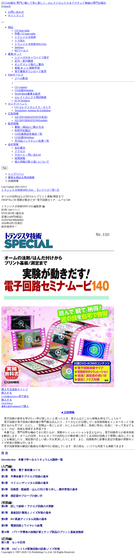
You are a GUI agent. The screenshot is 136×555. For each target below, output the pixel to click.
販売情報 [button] (13, 123)
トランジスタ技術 (25, 37)
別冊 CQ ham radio (25, 33)
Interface (19, 47)
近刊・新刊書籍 (24, 60)
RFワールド (22, 50)
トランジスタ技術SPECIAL (31, 44)
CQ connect (21, 87)
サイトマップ (16, 15)
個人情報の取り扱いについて (32, 161)
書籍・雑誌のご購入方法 (29, 127)
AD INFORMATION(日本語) (31, 117)
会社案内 (20, 147)
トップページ (16, 173)
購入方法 (6, 389)
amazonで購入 (21, 406)
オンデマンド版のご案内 (29, 64)
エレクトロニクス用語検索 (30, 97)
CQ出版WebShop (24, 137)
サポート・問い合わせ (28, 154)
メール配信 (21, 78)
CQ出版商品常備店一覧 (28, 134)
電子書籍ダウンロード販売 (30, 71)
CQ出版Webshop (24, 90)
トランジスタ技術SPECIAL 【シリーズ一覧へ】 (30, 190)
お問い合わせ (16, 12)
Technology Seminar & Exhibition (33, 110)
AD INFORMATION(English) (31, 120)
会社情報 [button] (13, 144)
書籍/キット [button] (15, 54)
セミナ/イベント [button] (17, 103)
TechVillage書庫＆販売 (27, 93)
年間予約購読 (23, 130)
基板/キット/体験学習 (27, 67)
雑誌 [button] (10, 27)
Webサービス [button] (15, 74)
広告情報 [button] (13, 113)
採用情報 (20, 158)
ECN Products (22, 100)
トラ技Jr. (20, 40)
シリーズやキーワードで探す (32, 57)
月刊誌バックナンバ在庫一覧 (32, 140)
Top (4, 168)
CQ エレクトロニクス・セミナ (33, 107)
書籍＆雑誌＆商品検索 (21, 177)
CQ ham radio (22, 30)
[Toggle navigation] (2, 22)
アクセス (20, 151)
